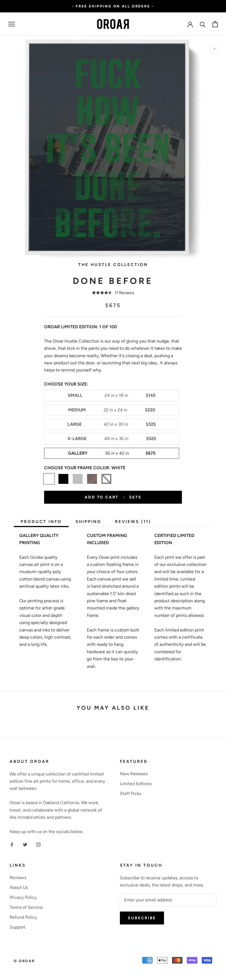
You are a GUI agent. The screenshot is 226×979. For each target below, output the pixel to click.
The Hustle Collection (113, 264)
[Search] (203, 24)
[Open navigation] (11, 24)
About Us (19, 887)
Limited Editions (136, 783)
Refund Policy (23, 917)
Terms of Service (26, 907)
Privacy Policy (23, 897)
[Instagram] (38, 844)
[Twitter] (25, 844)
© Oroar (24, 961)
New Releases (134, 773)
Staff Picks (130, 793)
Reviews (18, 877)
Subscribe (142, 918)
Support (17, 927)
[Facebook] (12, 844)
